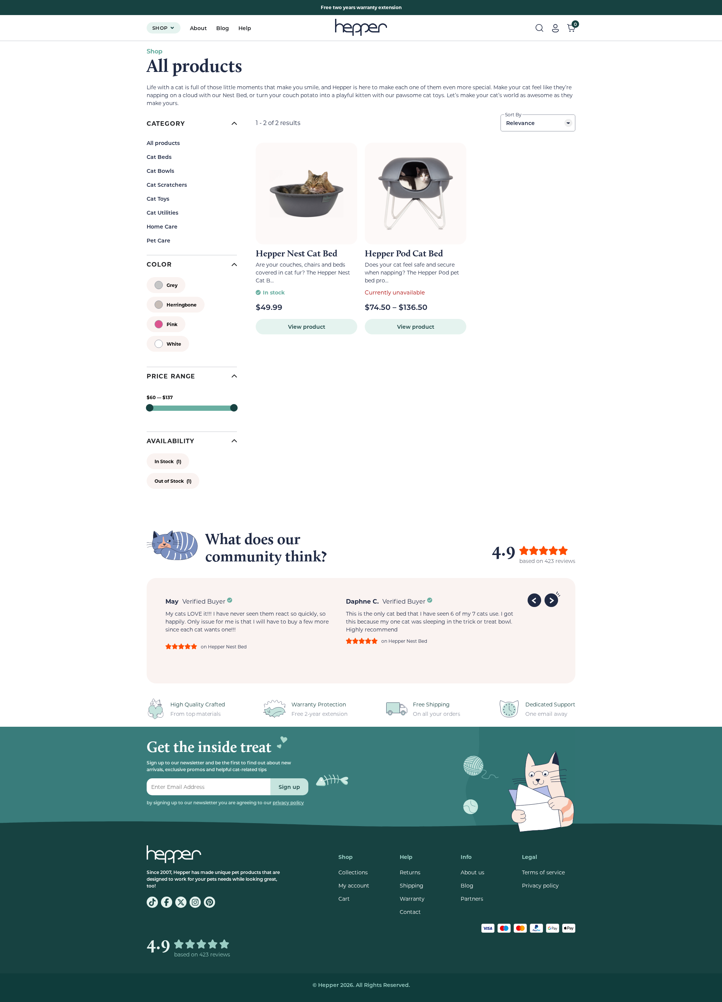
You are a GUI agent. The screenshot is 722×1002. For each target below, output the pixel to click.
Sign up (289, 786)
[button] (535, 599)
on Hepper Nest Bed (224, 647)
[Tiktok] (152, 902)
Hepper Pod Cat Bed (404, 253)
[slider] (149, 408)
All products (163, 142)
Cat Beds (159, 156)
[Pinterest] (209, 902)
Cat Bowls (160, 170)
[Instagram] (195, 902)
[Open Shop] (172, 28)
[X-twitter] (181, 902)
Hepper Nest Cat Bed (296, 253)
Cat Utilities (162, 212)
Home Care (162, 226)
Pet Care (158, 240)
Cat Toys (158, 198)
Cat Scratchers (167, 184)
